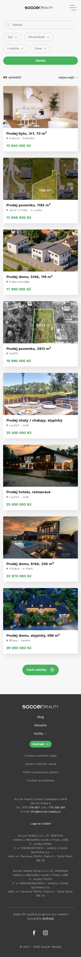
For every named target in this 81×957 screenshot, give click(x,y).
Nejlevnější (67, 77)
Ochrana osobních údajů (41, 755)
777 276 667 (31, 807)
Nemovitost (36, 37)
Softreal (48, 918)
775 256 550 (56, 807)
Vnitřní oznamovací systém (40, 772)
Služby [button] (39, 733)
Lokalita (13, 48)
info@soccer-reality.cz (46, 811)
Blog (40, 717)
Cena (38, 48)
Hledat (40, 60)
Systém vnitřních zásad (40, 763)
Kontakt (38, 744)
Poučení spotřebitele (40, 780)
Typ (10, 37)
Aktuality (40, 725)
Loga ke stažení (40, 823)
